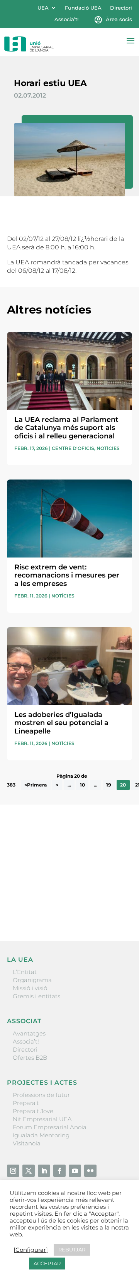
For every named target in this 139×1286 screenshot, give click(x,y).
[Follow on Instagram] (13, 1171)
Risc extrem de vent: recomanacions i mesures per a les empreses (66, 575)
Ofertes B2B (30, 1057)
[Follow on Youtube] (75, 1171)
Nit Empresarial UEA (42, 1119)
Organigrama (32, 980)
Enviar (114, 908)
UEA (43, 8)
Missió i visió (30, 988)
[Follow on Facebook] (59, 1171)
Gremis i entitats (36, 996)
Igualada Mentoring (41, 1135)
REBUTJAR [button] (71, 1249)
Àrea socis (119, 19)
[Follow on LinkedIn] (44, 1171)
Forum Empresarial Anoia (49, 1127)
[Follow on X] (28, 1171)
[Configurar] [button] (31, 1249)
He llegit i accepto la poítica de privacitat (63, 896)
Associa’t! (66, 19)
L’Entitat (25, 972)
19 (108, 785)
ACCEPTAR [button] (47, 1263)
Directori (121, 8)
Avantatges (29, 1033)
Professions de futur (41, 1094)
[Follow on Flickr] (90, 1171)
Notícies (108, 448)
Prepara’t (26, 1103)
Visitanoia (27, 1143)
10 (82, 785)
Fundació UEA (83, 8)
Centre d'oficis (73, 448)
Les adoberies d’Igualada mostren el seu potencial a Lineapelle (61, 722)
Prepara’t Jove (33, 1111)
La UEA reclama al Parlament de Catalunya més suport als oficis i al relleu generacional (66, 427)
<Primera (35, 785)
